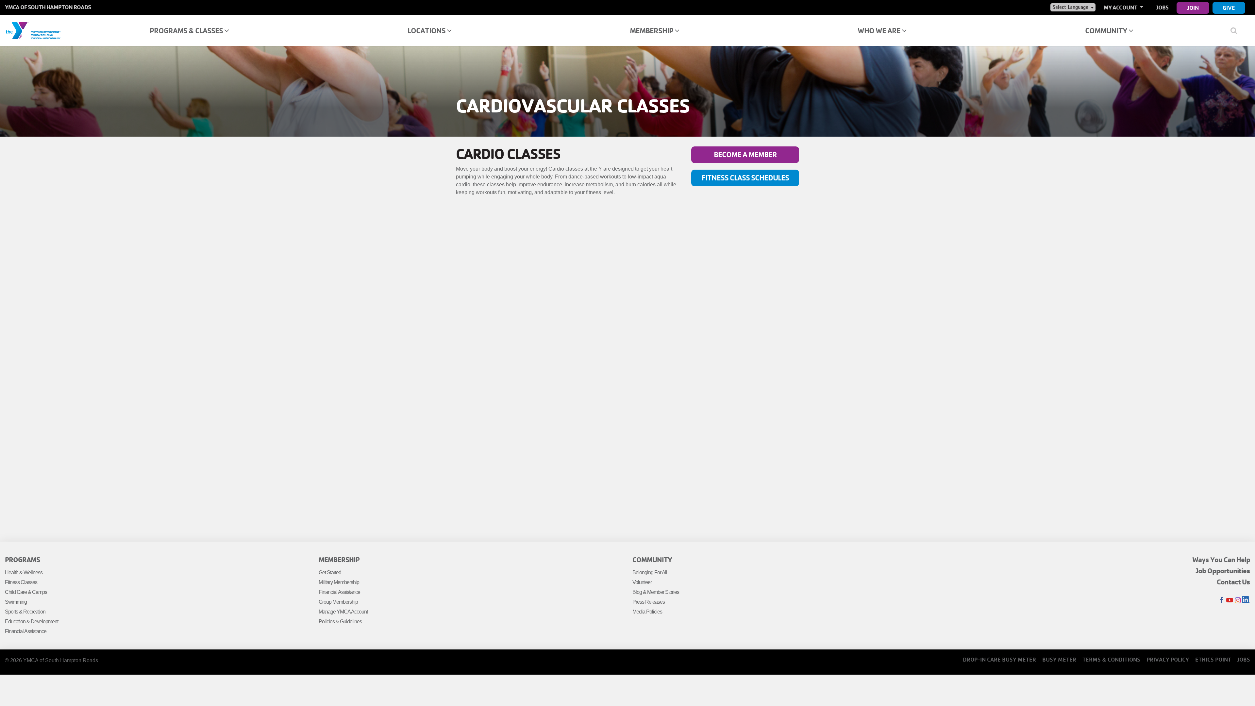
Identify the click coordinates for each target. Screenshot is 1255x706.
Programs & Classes (187, 30)
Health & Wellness (23, 572)
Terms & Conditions (1111, 659)
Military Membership (339, 582)
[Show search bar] (1236, 30)
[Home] (33, 30)
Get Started (330, 572)
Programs (22, 559)
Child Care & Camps (26, 592)
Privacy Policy (1167, 659)
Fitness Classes (21, 582)
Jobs (1162, 7)
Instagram (1238, 600)
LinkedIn (1246, 600)
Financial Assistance (25, 631)
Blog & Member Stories (655, 592)
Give (1229, 7)
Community (1107, 30)
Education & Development (31, 621)
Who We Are (880, 30)
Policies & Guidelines (340, 621)
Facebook (1221, 600)
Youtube (1230, 600)
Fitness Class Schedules (745, 177)
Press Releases (648, 602)
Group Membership (338, 602)
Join (1193, 7)
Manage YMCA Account (343, 611)
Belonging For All (649, 572)
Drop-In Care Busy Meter (999, 659)
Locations (427, 30)
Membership (652, 30)
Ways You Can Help (1221, 559)
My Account (1121, 7)
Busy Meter (1059, 659)
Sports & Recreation (25, 611)
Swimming (16, 602)
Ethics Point (1213, 659)
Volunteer (642, 582)
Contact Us (1233, 581)
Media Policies (647, 611)
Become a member (745, 154)
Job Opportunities (1223, 570)
